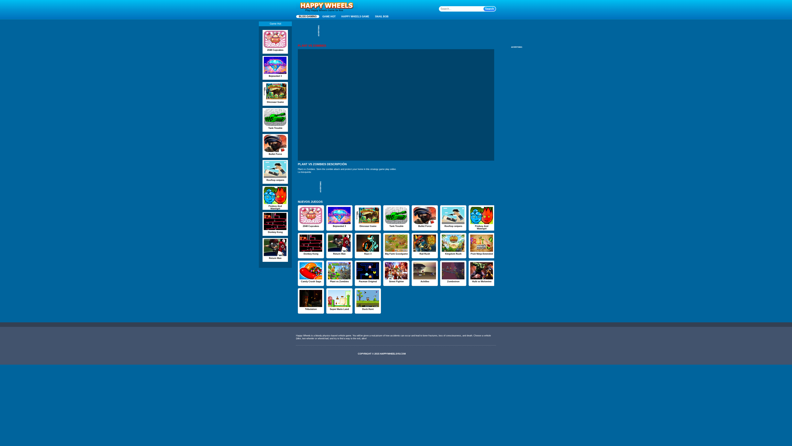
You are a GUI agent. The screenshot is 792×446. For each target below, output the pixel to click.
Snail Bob (382, 16)
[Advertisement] (396, 30)
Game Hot (329, 16)
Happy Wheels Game (355, 16)
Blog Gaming (308, 16)
